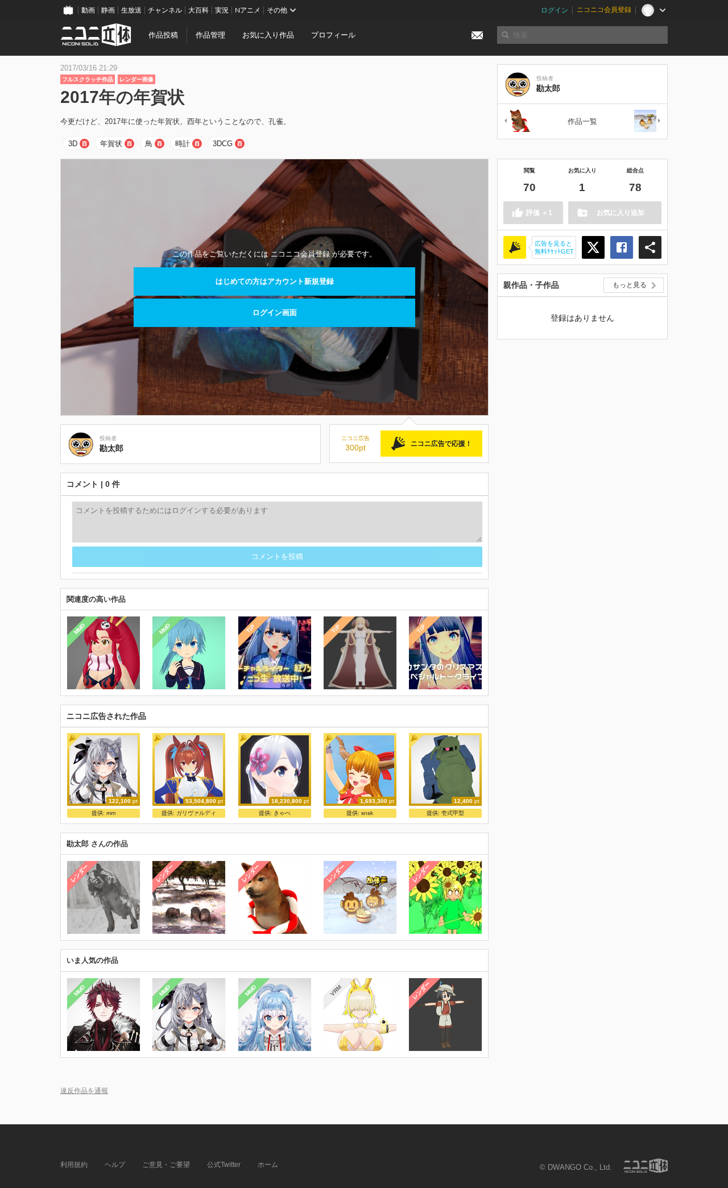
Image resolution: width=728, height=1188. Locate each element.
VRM (335, 990)
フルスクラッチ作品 (87, 79)
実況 (222, 10)
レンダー (79, 873)
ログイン (554, 10)
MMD (79, 629)
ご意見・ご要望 (166, 1165)
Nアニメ (247, 10)
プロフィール (333, 35)
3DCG (223, 143)
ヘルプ (115, 1165)
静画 (108, 10)
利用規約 (74, 1165)
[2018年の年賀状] (517, 121)
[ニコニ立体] (645, 1165)
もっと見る (630, 285)
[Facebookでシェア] (621, 247)
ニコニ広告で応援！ (441, 444)
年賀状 (111, 143)
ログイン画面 (275, 312)
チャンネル (165, 10)
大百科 (198, 10)
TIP (250, 628)
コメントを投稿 (277, 556)
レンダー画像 (136, 79)
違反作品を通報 (84, 1090)
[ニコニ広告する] (514, 247)
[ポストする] (593, 247)
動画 (88, 10)
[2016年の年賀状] (647, 121)
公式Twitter (224, 1165)
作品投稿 (163, 35)
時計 (182, 143)
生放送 (131, 10)
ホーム (268, 1165)
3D (72, 143)
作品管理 (210, 35)
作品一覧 (582, 121)
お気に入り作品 (268, 35)
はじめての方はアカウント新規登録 (275, 281)
